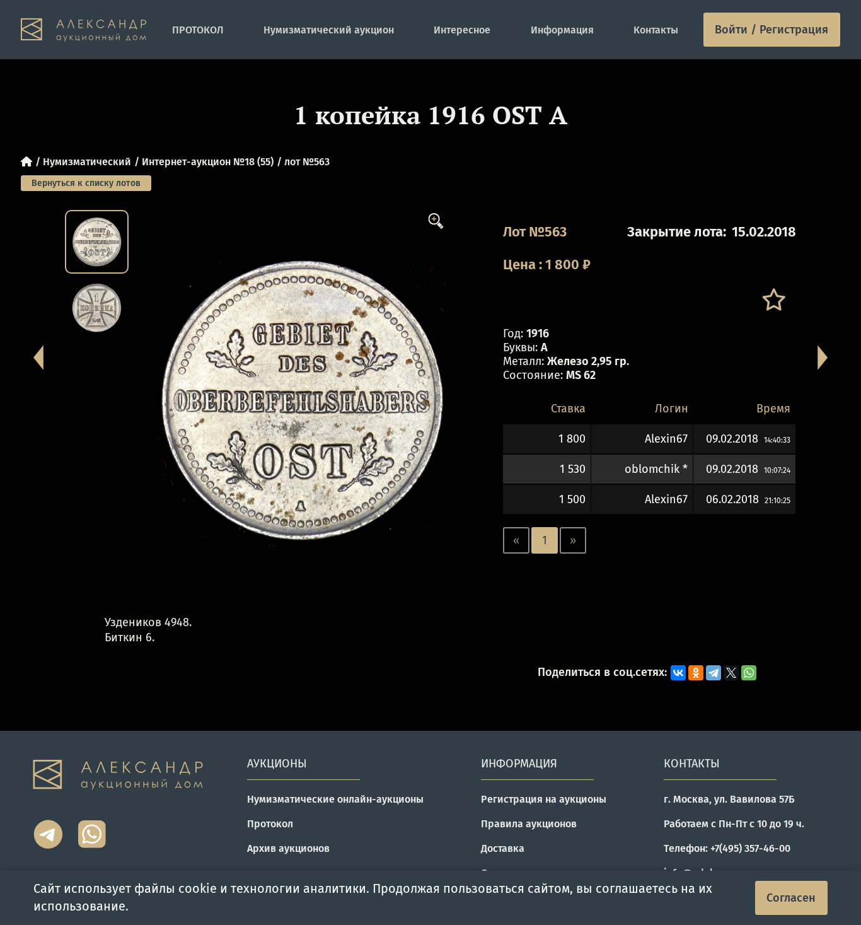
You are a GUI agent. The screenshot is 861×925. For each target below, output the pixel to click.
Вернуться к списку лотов (86, 183)
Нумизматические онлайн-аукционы (335, 799)
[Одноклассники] (695, 672)
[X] (731, 672)
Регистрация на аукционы (543, 799)
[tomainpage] (84, 30)
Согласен (791, 898)
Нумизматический (87, 162)
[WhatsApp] (748, 672)
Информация (562, 30)
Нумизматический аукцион (328, 30)
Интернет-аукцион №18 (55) (208, 162)
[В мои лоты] (773, 300)
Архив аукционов (288, 848)
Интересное (462, 30)
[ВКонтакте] (678, 672)
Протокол (270, 824)
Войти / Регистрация (771, 30)
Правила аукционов (529, 824)
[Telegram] (713, 672)
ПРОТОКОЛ (198, 30)
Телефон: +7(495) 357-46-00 (727, 848)
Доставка (502, 848)
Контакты (655, 30)
